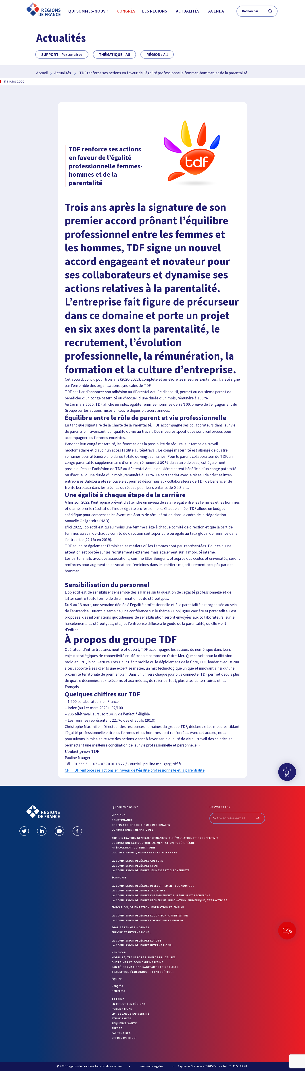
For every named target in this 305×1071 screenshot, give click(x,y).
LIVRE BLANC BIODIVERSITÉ (131, 1013)
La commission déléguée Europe (137, 940)
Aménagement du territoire (134, 847)
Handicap (119, 952)
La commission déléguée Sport (136, 865)
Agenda (216, 11)
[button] (89, 11)
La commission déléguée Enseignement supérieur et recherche (161, 895)
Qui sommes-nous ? (88, 11)
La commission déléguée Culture (137, 860)
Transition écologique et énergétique (143, 971)
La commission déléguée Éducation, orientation (150, 915)
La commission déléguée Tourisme (138, 890)
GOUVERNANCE (122, 820)
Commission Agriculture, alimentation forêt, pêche (153, 842)
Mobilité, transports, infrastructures (144, 957)
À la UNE (118, 999)
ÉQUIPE (117, 979)
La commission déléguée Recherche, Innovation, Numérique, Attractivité (170, 900)
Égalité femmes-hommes (130, 927)
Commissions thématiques (133, 829)
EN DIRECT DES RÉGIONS (129, 1003)
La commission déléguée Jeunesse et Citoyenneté (151, 870)
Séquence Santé (124, 1023)
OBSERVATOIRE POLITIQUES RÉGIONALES (141, 825)
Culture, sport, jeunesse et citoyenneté (144, 852)
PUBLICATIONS (122, 1008)
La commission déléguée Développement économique (153, 885)
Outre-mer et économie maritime (137, 962)
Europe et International (131, 932)
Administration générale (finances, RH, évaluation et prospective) (165, 838)
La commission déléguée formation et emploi (147, 920)
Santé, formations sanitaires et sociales (145, 967)
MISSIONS (119, 815)
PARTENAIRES (121, 1033)
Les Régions (154, 11)
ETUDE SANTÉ (121, 1018)
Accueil (42, 72)
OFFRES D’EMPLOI (124, 1037)
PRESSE (117, 1028)
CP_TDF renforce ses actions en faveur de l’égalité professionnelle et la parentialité (135, 770)
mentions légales (151, 1066)
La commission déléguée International (142, 945)
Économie (119, 877)
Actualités (187, 11)
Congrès (126, 11)
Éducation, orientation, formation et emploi (148, 907)
